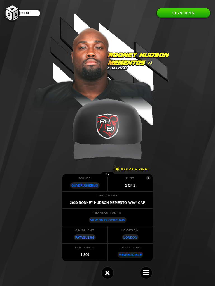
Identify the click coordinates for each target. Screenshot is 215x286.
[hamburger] (146, 273)
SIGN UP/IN (183, 13)
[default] (107, 273)
